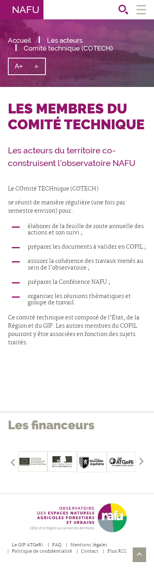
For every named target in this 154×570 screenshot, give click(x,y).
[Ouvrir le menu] (141, 10)
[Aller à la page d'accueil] (77, 518)
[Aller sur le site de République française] (62, 461)
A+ (22, 68)
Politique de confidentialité (42, 551)
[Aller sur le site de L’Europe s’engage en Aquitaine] (33, 461)
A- (40, 69)
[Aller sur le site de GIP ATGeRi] (121, 461)
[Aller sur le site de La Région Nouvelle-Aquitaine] (92, 461)
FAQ (56, 545)
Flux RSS (117, 551)
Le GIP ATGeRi (27, 545)
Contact (89, 551)
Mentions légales (88, 545)
